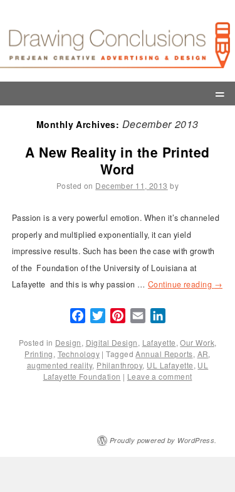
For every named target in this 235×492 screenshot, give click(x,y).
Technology (79, 353)
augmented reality (59, 365)
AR (203, 353)
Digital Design (112, 342)
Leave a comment (159, 376)
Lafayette (159, 342)
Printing (38, 353)
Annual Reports (163, 353)
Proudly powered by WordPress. (163, 440)
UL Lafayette (170, 365)
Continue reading (185, 284)
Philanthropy (119, 365)
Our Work (197, 342)
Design (68, 342)
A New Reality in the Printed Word (117, 160)
